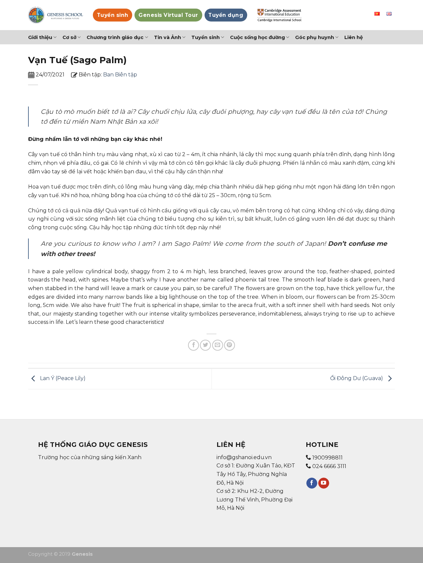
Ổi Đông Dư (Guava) (357, 378)
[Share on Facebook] (193, 345)
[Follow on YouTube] (323, 483)
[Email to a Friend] (217, 345)
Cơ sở (69, 37)
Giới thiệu (40, 37)
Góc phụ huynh (314, 37)
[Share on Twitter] (205, 345)
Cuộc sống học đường (257, 37)
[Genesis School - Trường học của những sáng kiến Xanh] (55, 15)
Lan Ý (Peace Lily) (62, 378)
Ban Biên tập (120, 74)
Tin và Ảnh (167, 37)
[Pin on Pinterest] (229, 345)
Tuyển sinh (205, 37)
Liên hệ (353, 37)
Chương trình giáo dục (115, 37)
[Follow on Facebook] (311, 483)
